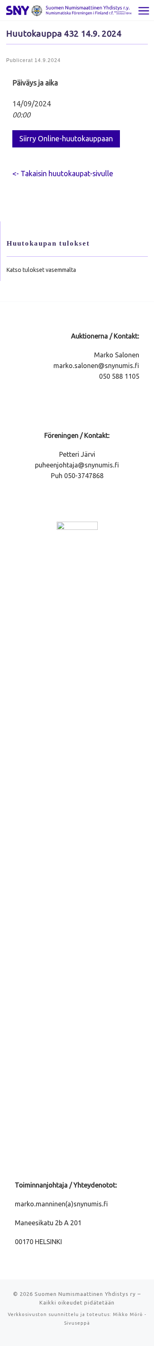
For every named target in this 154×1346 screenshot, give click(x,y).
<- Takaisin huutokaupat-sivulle (62, 173)
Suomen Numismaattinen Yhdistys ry (85, 1294)
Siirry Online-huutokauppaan (66, 138)
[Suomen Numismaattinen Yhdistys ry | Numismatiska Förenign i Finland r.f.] (68, 10)
